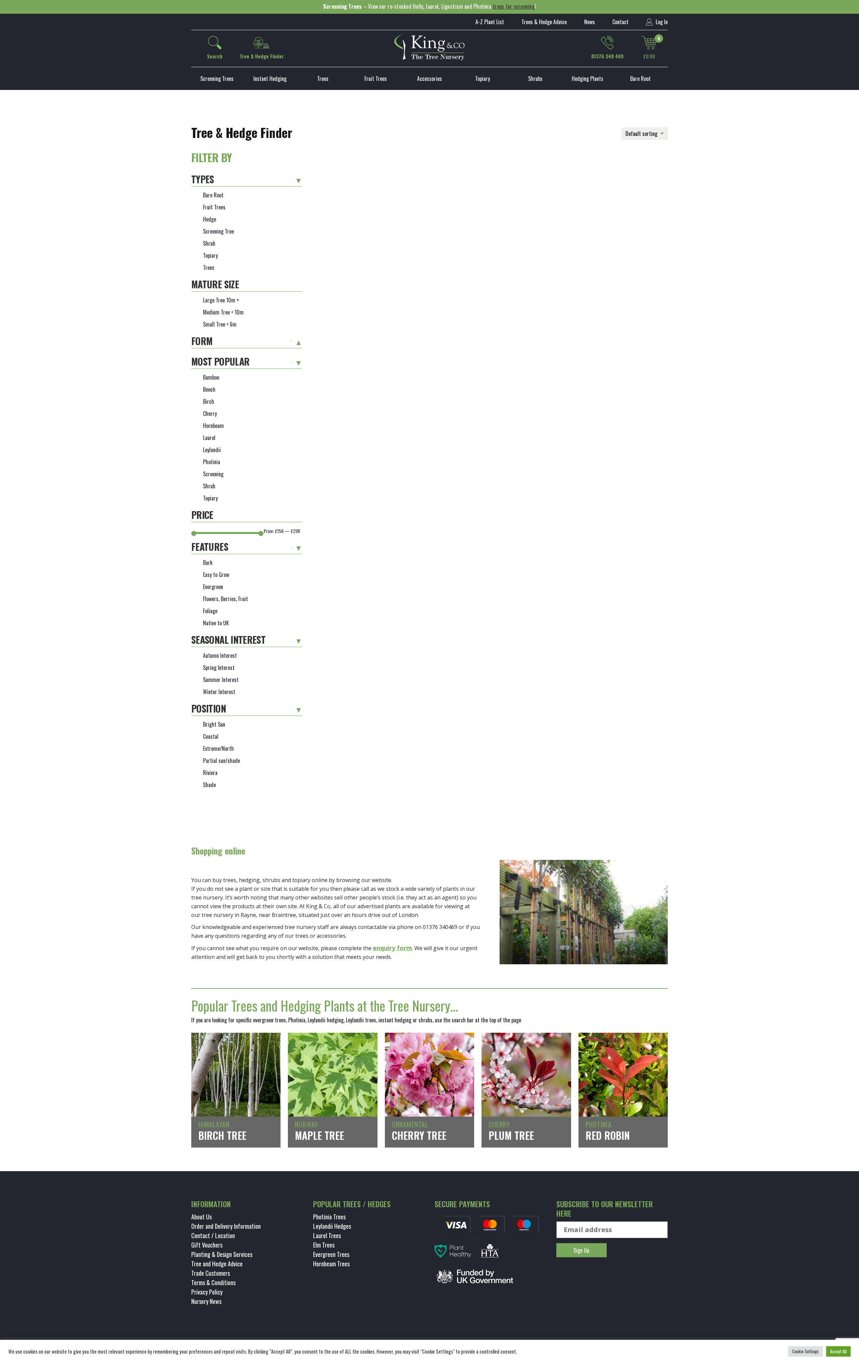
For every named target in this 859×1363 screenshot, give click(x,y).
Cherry (210, 413)
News (589, 22)
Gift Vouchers (206, 1244)
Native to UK (216, 623)
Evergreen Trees (331, 1254)
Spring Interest (219, 668)
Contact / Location (213, 1235)
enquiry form (392, 948)
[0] (649, 42)
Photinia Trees (329, 1216)
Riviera (210, 773)
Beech (209, 389)
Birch (208, 401)
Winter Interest (219, 692)
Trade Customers (210, 1273)
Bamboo (211, 377)
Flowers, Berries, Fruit (225, 599)
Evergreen (213, 587)
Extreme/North (218, 748)
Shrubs (535, 79)
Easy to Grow (216, 575)
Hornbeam (213, 426)
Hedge (209, 219)
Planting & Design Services (221, 1254)
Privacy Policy (206, 1291)
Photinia (211, 462)
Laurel (209, 438)
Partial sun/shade (221, 761)
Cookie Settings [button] (805, 1351)
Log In (661, 22)
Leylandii (212, 450)
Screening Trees (217, 79)
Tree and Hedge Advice (217, 1263)
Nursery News (206, 1301)
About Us (201, 1216)
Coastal (210, 736)
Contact (620, 22)
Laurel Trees (327, 1235)
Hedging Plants (587, 79)
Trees (323, 79)
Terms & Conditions (213, 1282)
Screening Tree (218, 231)
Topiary (482, 79)
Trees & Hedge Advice (544, 22)
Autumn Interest (220, 655)
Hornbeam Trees (331, 1263)
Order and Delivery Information (226, 1226)
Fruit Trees (375, 79)
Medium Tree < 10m (223, 312)
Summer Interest (221, 680)
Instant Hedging (270, 79)
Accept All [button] (838, 1351)
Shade (209, 785)
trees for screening (514, 6)
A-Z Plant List (489, 22)
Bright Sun (214, 724)
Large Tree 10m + (221, 300)
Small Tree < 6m (220, 324)
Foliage (210, 611)
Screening (213, 474)
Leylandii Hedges (332, 1226)
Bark (207, 562)
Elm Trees (324, 1244)
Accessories (429, 79)
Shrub (209, 243)
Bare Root (640, 79)
